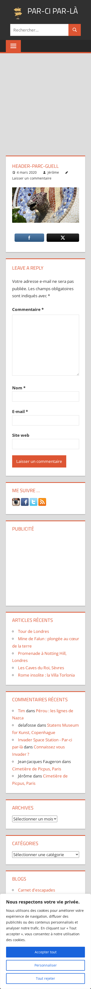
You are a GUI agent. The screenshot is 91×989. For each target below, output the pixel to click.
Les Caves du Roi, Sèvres (41, 667)
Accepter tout (46, 952)
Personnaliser (45, 965)
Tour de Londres (33, 631)
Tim (21, 710)
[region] (45, 941)
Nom (18, 388)
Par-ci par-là (52, 11)
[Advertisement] (45, 101)
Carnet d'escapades (36, 890)
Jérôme (53, 172)
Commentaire (28, 309)
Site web (20, 435)
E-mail (20, 411)
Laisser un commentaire (31, 178)
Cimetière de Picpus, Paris (36, 769)
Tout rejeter (45, 978)
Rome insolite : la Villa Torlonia (46, 675)
